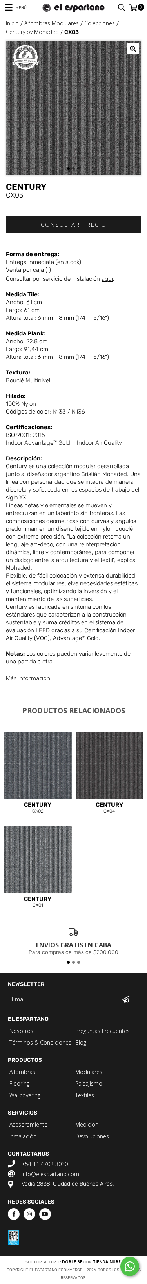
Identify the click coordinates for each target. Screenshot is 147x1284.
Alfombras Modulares (51, 23)
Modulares (88, 1071)
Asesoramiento (28, 1124)
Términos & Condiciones (40, 1042)
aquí (107, 278)
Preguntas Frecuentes (102, 1030)
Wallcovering (24, 1095)
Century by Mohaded (32, 32)
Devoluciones (92, 1136)
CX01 (37, 902)
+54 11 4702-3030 (45, 1164)
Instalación (22, 1136)
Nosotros (21, 1030)
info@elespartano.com (50, 1174)
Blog (80, 1042)
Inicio (12, 23)
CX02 (37, 808)
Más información (28, 678)
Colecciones (99, 23)
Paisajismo (88, 1083)
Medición (86, 1124)
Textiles (84, 1095)
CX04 (109, 808)
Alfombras (22, 1071)
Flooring (19, 1083)
